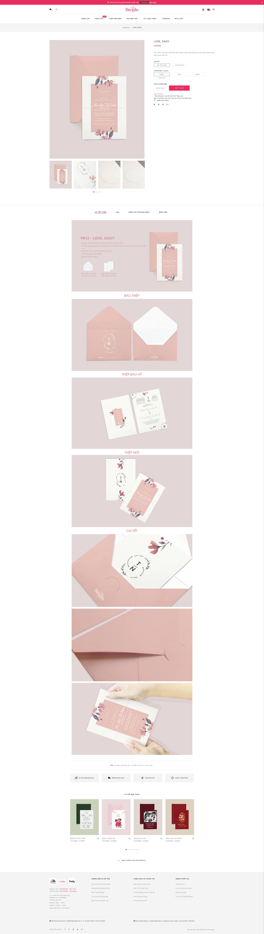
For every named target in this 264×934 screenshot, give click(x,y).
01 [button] (126, 849)
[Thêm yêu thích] (98, 838)
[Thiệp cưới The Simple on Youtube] (77, 929)
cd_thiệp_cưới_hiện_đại (121, 765)
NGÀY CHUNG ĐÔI (108, 838)
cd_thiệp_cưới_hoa (137, 765)
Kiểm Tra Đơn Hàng (98, 892)
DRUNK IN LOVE (140, 838)
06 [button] (135, 849)
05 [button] (133, 849)
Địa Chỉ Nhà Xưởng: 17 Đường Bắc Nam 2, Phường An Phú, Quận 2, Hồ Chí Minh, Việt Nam (164, 921)
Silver (197, 74)
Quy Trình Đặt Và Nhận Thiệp (101, 884)
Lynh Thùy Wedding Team (184, 896)
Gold (179, 74)
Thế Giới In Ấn (180, 884)
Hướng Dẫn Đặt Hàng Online (101, 888)
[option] (97, 99)
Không (162, 74)
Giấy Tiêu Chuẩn (162, 65)
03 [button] (130, 849)
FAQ (117, 212)
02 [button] (128, 849)
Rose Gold (162, 78)
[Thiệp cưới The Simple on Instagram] (69, 929)
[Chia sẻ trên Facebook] (155, 104)
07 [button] (136, 849)
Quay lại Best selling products (133, 860)
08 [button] (138, 849)
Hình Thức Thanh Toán (141, 888)
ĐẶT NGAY (153, 2)
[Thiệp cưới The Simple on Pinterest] (73, 929)
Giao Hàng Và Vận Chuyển (142, 884)
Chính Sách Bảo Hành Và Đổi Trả (144, 892)
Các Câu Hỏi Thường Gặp (100, 896)
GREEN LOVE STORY (77, 838)
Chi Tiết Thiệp (100, 212)
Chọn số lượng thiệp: (160, 84)
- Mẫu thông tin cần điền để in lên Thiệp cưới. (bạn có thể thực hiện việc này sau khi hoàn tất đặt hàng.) (173, 96)
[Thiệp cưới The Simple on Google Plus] (82, 929)
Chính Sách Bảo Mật (140, 900)
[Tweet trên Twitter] (158, 104)
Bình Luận (163, 212)
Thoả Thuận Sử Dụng (140, 896)
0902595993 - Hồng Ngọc (68, 891)
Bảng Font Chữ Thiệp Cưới (100, 900)
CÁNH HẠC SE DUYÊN (173, 838)
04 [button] (131, 849)
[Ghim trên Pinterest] (163, 104)
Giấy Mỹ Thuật (179, 65)
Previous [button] (53, 99)
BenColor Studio (181, 892)
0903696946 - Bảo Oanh (68, 889)
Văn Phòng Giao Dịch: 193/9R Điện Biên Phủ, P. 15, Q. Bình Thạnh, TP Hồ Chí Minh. (78, 921)
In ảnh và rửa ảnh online (184, 888)
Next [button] (141, 99)
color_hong (148, 765)
